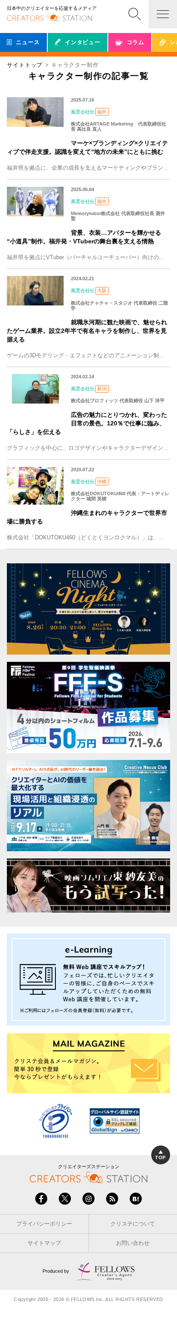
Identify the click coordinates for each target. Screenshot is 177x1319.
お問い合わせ (133, 1243)
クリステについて (132, 1223)
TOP (160, 1157)
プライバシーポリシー (44, 1223)
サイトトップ (25, 65)
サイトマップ (44, 1243)
